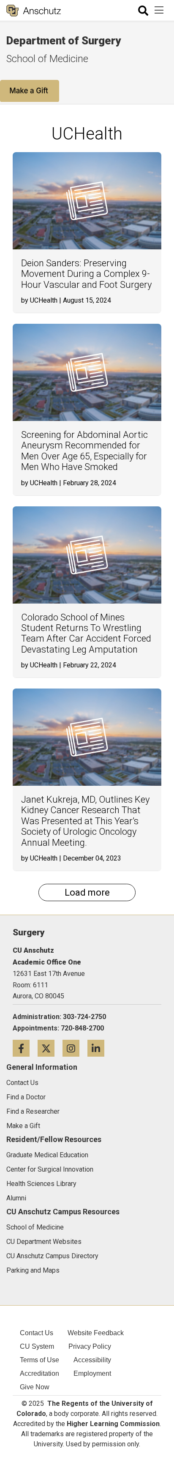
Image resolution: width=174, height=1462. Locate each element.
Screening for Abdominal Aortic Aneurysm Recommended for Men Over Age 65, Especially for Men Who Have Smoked (84, 450)
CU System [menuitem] (37, 1346)
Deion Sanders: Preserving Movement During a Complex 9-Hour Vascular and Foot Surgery (86, 274)
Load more (87, 892)
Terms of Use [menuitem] (39, 1360)
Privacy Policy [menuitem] (89, 1346)
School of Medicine (47, 59)
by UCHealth (39, 300)
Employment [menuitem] (92, 1373)
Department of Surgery (63, 40)
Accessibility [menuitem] (92, 1360)
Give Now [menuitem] (34, 1387)
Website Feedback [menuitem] (96, 1332)
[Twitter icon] (50, 1048)
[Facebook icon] (25, 1048)
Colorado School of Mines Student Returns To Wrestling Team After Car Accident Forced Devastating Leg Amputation (86, 633)
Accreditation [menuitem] (39, 1373)
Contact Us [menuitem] (36, 1332)
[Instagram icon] (75, 1048)
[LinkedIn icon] (99, 1048)
